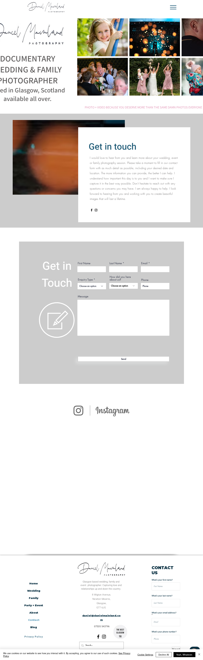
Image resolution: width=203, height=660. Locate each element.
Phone (144, 280)
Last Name (115, 263)
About (33, 612)
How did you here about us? (120, 278)
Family (33, 598)
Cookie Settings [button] (145, 654)
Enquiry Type (85, 279)
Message (83, 296)
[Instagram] (96, 210)
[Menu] (173, 7)
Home (33, 583)
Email (144, 263)
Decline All (163, 654)
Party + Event (33, 605)
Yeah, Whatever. (184, 654)
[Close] (199, 654)
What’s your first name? (162, 580)
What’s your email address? (164, 613)
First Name (84, 263)
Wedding (33, 590)
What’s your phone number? (164, 632)
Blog (33, 627)
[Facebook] (91, 210)
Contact (33, 619)
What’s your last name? (162, 596)
